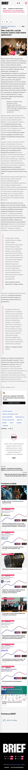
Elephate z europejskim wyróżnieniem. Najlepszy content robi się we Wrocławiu (12, 469)
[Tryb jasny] (17, 3)
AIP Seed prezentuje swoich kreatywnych (12, 681)
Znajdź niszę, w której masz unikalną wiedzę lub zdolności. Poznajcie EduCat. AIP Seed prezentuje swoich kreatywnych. (13, 591)
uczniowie (5, 425)
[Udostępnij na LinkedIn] (10, 22)
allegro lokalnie (7, 411)
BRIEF (23, 26)
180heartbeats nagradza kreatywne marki (12, 569)
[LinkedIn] (12, 428)
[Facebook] (8, 428)
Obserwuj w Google (14, 402)
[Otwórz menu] (26, 3)
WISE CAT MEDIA (16, 764)
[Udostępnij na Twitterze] (6, 22)
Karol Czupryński (7, 417)
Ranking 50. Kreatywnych (15, 8)
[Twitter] (10, 428)
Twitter (9, 758)
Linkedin (20, 756)
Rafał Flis (19, 419)
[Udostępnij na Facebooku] (2, 22)
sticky (11, 422)
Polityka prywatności (17, 767)
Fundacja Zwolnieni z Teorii (10, 414)
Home (4, 8)
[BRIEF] (14, 437)
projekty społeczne (8, 419)
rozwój (4, 422)
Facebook (9, 756)
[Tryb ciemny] (22, 3)
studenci (19, 422)
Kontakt (6, 767)
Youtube (20, 758)
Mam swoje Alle (20, 417)
